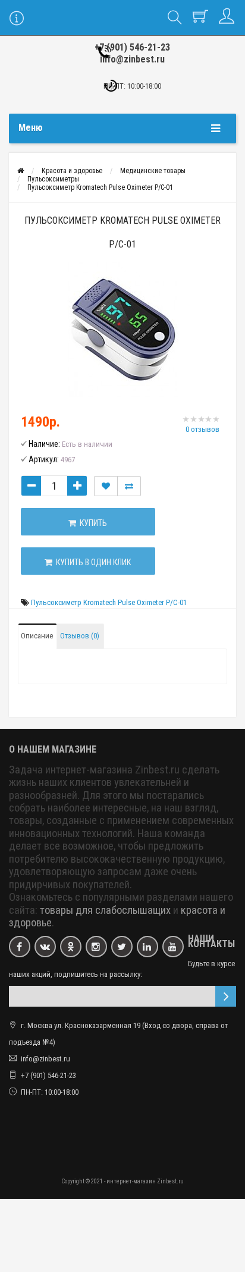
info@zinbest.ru (132, 59)
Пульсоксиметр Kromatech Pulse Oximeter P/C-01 (100, 187)
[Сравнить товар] (129, 486)
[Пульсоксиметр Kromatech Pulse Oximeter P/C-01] (122, 330)
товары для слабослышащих (105, 910)
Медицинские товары (153, 171)
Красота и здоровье (72, 171)
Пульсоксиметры (53, 179)
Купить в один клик (91, 562)
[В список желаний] (106, 486)
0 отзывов (202, 429)
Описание (37, 635)
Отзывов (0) (79, 635)
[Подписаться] (225, 996)
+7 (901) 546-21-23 (132, 47)
